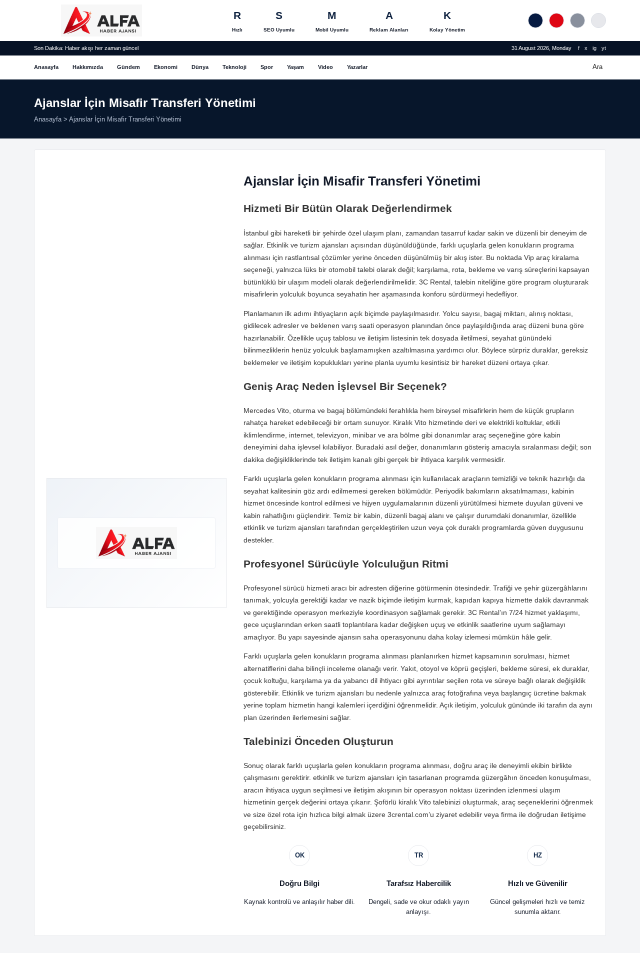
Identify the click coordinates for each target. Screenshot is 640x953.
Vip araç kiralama (551, 258)
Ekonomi (166, 67)
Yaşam (295, 67)
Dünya (200, 67)
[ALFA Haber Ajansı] (101, 20)
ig (594, 48)
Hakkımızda (87, 67)
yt (604, 48)
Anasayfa (46, 67)
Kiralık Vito (409, 422)
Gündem (128, 67)
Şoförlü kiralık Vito (402, 802)
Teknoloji (234, 67)
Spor (266, 67)
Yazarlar (357, 67)
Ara (597, 66)
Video (325, 67)
